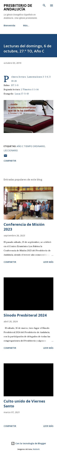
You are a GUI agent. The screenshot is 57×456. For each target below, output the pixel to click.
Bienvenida (9, 25)
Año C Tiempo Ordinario (31, 146)
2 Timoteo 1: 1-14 (29, 89)
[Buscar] (44, 5)
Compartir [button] (10, 160)
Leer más (48, 261)
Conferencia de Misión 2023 (24, 227)
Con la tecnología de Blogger (30, 443)
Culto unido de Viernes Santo (24, 403)
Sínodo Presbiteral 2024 (25, 315)
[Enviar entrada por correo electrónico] (5, 156)
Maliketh (36, 449)
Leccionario (11, 150)
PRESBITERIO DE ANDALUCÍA (18, 7)
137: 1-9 (14, 85)
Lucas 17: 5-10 (22, 93)
